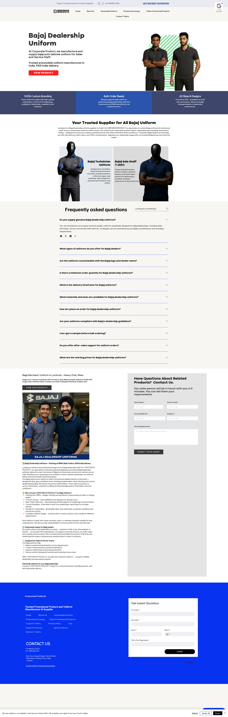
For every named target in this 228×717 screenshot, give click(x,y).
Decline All (206, 713)
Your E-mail (172, 402)
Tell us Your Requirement (139, 640)
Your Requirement (142, 426)
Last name (135, 620)
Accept (217, 713)
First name (135, 610)
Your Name (139, 402)
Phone (167, 630)
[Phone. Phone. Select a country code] (168, 634)
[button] (158, 11)
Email (134, 630)
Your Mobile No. (141, 414)
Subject (170, 414)
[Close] (225, 713)
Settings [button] (195, 713)
